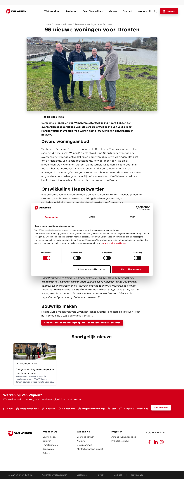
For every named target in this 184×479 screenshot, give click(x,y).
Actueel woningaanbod (123, 437)
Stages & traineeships (136, 408)
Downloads (137, 475)
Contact (127, 11)
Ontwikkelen (49, 437)
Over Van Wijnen (93, 11)
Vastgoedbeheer (29, 408)
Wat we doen (52, 11)
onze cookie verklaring (114, 243)
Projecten (71, 11)
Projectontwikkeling (93, 408)
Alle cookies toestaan (131, 269)
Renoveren (48, 449)
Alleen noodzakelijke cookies (91, 269)
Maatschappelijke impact (90, 449)
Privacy (100, 475)
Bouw (10, 408)
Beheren (46, 453)
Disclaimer (82, 475)
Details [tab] (92, 217)
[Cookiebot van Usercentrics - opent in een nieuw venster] (138, 208)
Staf (114, 408)
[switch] (77, 258)
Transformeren (50, 445)
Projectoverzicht (120, 441)
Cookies (118, 475)
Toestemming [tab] (51, 217)
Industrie (50, 408)
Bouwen (46, 441)
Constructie (68, 408)
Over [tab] (132, 217)
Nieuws (112, 11)
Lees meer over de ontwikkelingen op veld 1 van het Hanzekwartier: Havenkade (82, 323)
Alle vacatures (161, 407)
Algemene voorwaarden (54, 475)
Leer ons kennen (85, 437)
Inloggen (171, 11)
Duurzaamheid (84, 445)
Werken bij (144, 11)
